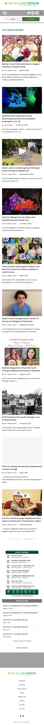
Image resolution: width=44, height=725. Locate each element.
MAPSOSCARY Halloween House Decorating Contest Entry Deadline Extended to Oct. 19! (18, 119)
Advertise (22, 685)
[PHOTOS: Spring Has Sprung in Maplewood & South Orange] (22, 450)
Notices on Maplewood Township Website (20, 606)
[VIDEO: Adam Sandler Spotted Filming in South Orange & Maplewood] (22, 152)
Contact (22, 701)
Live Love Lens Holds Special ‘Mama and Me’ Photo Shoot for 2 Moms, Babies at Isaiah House (21, 269)
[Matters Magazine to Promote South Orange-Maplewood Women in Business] (22, 352)
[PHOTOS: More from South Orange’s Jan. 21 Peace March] (22, 401)
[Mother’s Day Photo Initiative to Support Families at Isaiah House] (22, 48)
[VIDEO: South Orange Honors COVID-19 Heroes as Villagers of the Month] (22, 303)
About (22, 693)
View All (15, 641)
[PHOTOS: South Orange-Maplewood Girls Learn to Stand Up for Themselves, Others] (22, 502)
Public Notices (22, 689)
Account (22, 704)
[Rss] (37, 13)
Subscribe (22, 681)
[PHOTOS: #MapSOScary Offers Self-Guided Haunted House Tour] (22, 201)
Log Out (22, 708)
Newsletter (22, 697)
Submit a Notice (25, 641)
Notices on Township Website (15, 620)
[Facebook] (32, 13)
